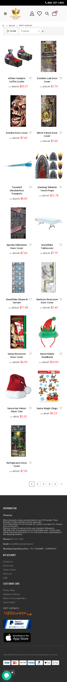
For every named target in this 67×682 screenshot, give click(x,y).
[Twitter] (12, 672)
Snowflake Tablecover (47, 246)
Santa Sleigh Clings (47, 408)
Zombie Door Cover (17, 132)
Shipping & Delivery (11, 594)
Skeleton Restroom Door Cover (47, 301)
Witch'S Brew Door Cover (47, 134)
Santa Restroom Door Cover (17, 355)
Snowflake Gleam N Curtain (17, 301)
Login (5, 577)
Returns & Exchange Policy (14, 598)
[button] (30, 78)
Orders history (9, 569)
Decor (12, 25)
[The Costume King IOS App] (17, 637)
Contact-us (8, 561)
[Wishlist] (39, 13)
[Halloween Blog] (18, 613)
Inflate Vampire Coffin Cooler (16, 80)
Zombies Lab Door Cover (47, 80)
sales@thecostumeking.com (21, 544)
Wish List (7, 573)
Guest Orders (9, 602)
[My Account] (32, 13)
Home (3, 26)
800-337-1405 (56, 2)
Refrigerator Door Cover (17, 464)
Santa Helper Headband (47, 355)
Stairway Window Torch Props (47, 189)
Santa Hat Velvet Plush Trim (16, 410)
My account (8, 565)
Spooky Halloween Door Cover (17, 246)
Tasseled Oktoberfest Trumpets (17, 190)
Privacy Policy (9, 590)
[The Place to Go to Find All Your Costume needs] (18, 14)
